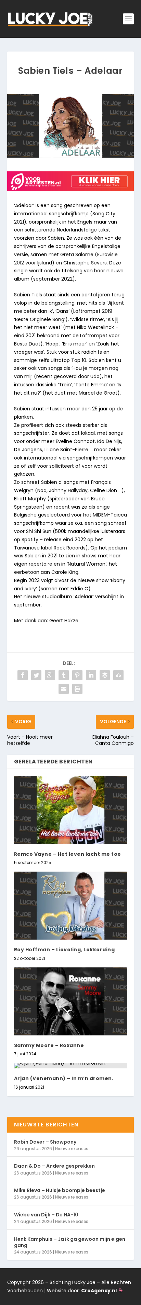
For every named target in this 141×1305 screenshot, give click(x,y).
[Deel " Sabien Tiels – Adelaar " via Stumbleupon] (118, 675)
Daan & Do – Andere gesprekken (54, 1165)
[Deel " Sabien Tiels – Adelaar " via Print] (77, 689)
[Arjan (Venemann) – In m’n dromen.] (70, 1065)
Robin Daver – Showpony (45, 1141)
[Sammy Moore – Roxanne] (70, 1001)
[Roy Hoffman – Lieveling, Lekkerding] (70, 906)
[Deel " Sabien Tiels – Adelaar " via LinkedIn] (91, 675)
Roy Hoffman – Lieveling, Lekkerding (64, 949)
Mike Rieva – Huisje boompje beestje (59, 1190)
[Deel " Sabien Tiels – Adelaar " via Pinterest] (77, 675)
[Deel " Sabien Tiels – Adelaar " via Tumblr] (63, 675)
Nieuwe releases (71, 1148)
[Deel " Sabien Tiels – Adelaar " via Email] (63, 689)
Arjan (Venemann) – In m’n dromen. (64, 1078)
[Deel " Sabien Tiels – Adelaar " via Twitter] (36, 675)
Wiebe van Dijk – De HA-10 (46, 1214)
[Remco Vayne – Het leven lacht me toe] (70, 810)
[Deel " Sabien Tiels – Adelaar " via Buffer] (105, 675)
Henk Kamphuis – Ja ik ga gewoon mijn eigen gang (69, 1242)
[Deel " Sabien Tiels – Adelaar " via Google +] (50, 675)
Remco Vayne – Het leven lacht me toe (67, 854)
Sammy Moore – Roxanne (49, 1045)
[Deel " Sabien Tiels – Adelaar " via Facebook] (22, 675)
